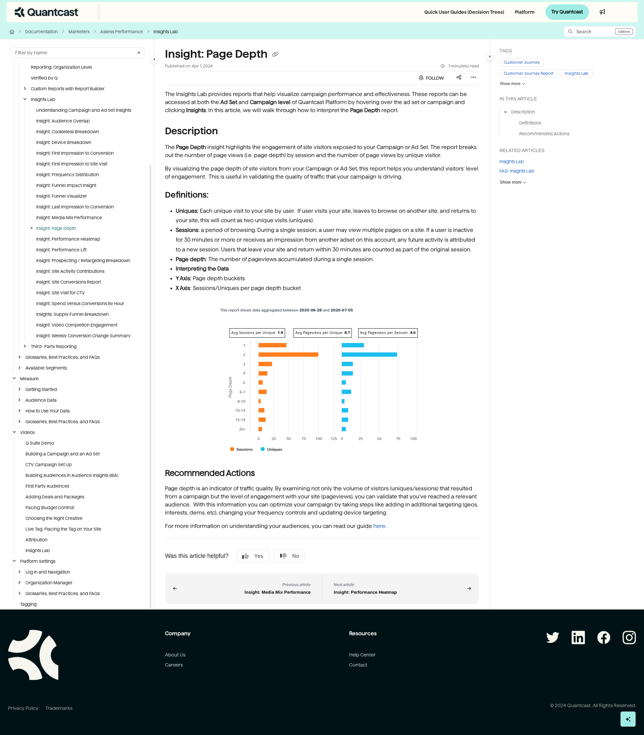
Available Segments (46, 367)
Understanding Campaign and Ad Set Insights (83, 110)
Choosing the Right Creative (54, 518)
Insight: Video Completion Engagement (76, 325)
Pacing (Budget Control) (49, 507)
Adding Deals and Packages (54, 496)
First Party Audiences (47, 486)
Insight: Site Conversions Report (68, 282)
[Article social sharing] (458, 77)
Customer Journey (522, 62)
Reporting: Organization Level (61, 67)
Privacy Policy (23, 708)
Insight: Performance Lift (61, 249)
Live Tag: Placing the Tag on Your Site (63, 529)
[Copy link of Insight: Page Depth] (275, 54)
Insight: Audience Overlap (63, 120)
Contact (358, 665)
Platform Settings (37, 561)
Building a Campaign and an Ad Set (62, 453)
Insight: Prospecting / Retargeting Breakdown (83, 260)
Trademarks (58, 708)
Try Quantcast (567, 11)
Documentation (41, 31)
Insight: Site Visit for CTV (60, 292)
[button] (600, 31)
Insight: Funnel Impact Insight (66, 185)
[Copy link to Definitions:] (219, 195)
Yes (258, 556)
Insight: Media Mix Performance (69, 217)
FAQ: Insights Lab (516, 171)
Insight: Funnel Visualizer (61, 196)
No (295, 556)
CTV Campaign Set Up (48, 464)
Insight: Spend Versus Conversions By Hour (80, 303)
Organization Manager (48, 582)
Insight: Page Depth (56, 228)
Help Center (362, 654)
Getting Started (41, 389)
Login (624, 11)
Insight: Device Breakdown (63, 142)
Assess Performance (121, 31)
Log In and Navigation (47, 572)
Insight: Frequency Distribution (67, 174)
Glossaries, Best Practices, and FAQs (62, 357)
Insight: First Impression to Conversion (75, 153)
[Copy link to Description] (228, 131)
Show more (510, 84)
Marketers (79, 31)
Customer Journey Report (528, 73)
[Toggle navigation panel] (154, 59)
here (379, 526)
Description (523, 112)
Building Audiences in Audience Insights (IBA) (71, 475)
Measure (29, 378)
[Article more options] (473, 77)
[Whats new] (602, 12)
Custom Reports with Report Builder (68, 88)
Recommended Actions (544, 133)
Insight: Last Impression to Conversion (75, 206)
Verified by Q (44, 78)
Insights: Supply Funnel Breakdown (72, 314)
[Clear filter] (138, 52)
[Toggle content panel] (490, 57)
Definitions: (530, 122)
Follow (434, 78)
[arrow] (505, 112)
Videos (27, 432)
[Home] (46, 12)
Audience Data (41, 400)
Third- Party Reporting (53, 346)
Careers (174, 665)
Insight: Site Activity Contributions (70, 271)
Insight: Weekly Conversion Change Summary (83, 335)
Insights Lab (166, 31)
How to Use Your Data (47, 410)
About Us (175, 654)
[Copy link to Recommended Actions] (265, 473)
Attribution (36, 539)
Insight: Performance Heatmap (68, 239)
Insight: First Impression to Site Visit (71, 163)
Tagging (28, 604)
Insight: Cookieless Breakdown (67, 131)
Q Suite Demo (39, 443)
